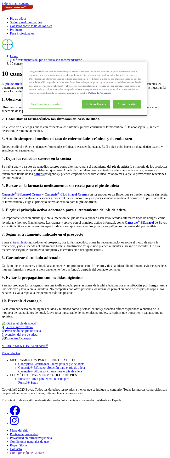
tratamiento (20, 242)
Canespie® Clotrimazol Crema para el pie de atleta (51, 364)
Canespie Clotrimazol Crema (66, 194)
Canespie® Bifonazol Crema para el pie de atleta (50, 371)
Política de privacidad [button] (24, 434)
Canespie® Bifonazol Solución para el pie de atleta (51, 367)
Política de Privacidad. (99, 93)
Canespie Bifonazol (139, 222)
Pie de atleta (18, 18)
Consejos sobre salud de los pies (31, 26)
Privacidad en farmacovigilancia (31, 438)
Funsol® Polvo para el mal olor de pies (43, 378)
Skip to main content (15, 3)
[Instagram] (14, 423)
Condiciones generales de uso (29, 441)
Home (14, 56)
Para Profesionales (22, 33)
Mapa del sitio (19, 430)
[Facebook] (15, 413)
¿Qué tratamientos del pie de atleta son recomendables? (46, 60)
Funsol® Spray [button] (28, 382)
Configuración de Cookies (45, 104)
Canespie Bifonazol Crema (21, 194)
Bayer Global (19, 445)
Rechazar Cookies (96, 104)
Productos (16, 29)
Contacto (16, 449)
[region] (85, 89)
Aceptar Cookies (127, 104)
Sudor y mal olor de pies (26, 22)
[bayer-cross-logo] (7, 49)
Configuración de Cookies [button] (27, 452)
